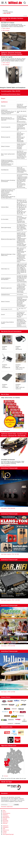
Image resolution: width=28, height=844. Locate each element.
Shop (4, 810)
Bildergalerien (6, 817)
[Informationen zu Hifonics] (5, 712)
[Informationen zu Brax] (23, 701)
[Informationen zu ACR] (4, 701)
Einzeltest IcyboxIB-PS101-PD (19, 348)
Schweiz (6, 776)
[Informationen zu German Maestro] (7, 709)
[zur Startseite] (15, 3)
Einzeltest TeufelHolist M (4, 348)
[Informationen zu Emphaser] (11, 705)
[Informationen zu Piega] (21, 716)
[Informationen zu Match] (16, 712)
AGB (4, 828)
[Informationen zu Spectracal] (11, 720)
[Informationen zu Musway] (7, 716)
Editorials (5, 823)
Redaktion (5, 814)
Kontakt (5, 833)
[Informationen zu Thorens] (18, 720)
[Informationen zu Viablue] (24, 720)
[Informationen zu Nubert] (14, 716)
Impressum (5, 825)
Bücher (4, 812)
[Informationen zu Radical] (4, 720)
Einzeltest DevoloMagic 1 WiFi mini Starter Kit (20, 386)
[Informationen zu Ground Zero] (14, 709)
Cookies (5, 831)
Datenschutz (6, 830)
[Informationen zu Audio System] (9, 701)
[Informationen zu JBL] (10, 712)
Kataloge (5, 819)
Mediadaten (6, 827)
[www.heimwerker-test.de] (21, 735)
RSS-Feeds (5, 820)
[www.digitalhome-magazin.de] (7, 735)
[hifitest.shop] (17, 742)
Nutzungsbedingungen (8, 834)
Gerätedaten (6, 816)
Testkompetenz (6, 813)
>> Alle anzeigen (5, 30)
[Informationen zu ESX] (17, 705)
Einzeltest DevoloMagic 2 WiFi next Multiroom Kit (20, 367)
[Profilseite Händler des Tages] (14, 787)
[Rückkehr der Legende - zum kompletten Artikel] (14, 75)
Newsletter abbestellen (7, 806)
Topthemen (5, 822)
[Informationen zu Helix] (21, 709)
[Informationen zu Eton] (23, 705)
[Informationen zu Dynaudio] (4, 704)
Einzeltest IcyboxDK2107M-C (5, 386)
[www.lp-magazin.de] (10, 742)
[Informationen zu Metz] (23, 712)
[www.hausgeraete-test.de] (14, 735)
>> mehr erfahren (5, 430)
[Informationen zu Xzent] (10, 723)
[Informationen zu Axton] (16, 701)
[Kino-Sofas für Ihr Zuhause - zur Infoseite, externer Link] (14, 41)
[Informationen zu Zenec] (17, 723)
